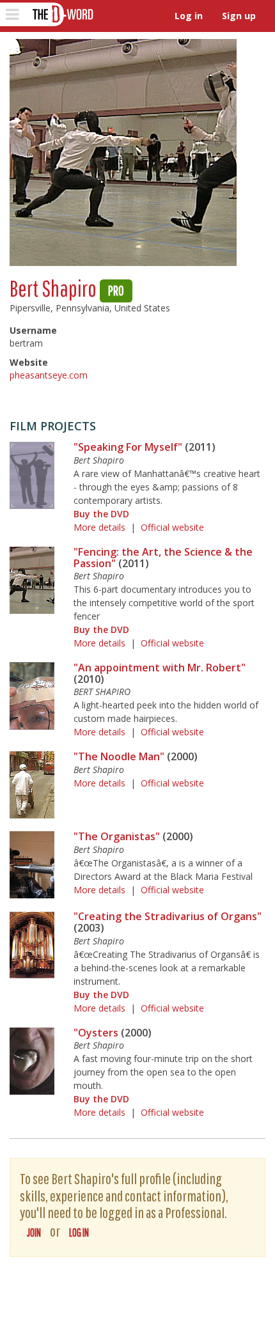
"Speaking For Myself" (128, 447)
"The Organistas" (117, 836)
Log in (189, 16)
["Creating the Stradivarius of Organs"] (32, 944)
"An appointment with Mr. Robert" (160, 668)
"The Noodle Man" (119, 756)
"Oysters (96, 1033)
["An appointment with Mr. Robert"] (32, 696)
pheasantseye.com (49, 375)
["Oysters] (32, 1061)
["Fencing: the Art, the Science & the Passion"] (32, 580)
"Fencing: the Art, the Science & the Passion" (163, 557)
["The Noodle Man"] (32, 784)
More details (99, 527)
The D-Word (62, 14)
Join (34, 1232)
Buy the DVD (101, 514)
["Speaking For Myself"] (32, 475)
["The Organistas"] (32, 864)
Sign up (239, 16)
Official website (172, 527)
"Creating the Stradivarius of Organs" (168, 916)
